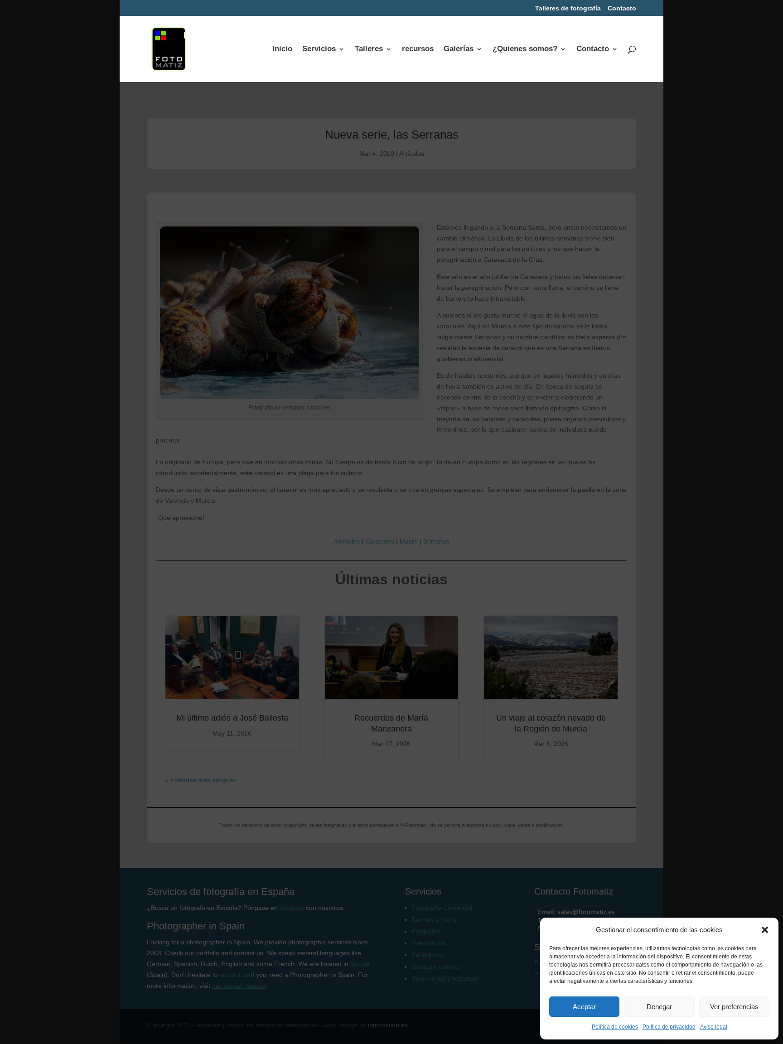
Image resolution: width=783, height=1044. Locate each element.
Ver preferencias (734, 1006)
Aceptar (584, 1006)
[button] (764, 929)
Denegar (659, 1006)
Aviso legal (713, 1027)
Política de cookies (615, 1027)
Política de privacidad (669, 1027)
